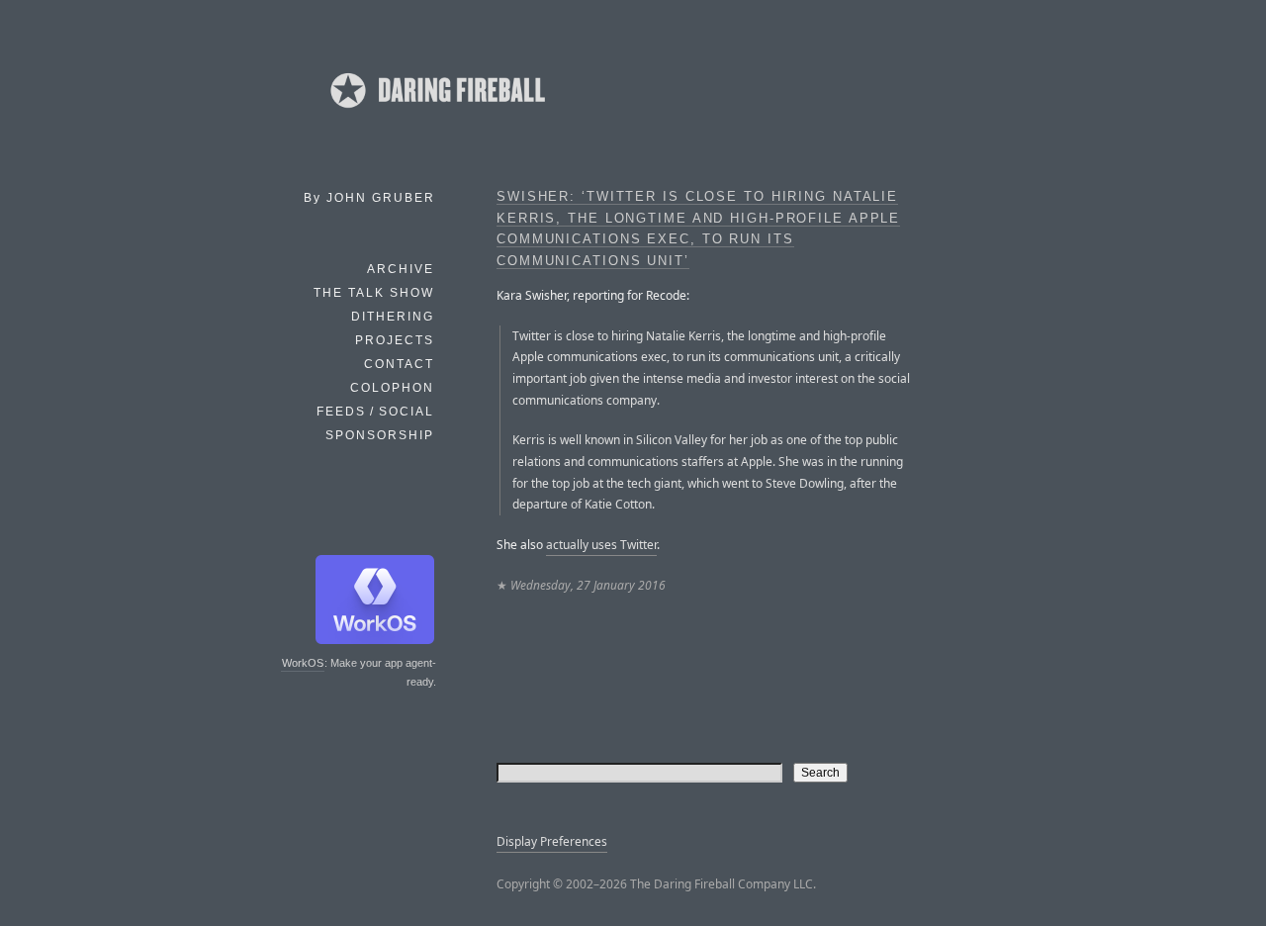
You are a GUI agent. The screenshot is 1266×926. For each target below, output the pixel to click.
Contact (399, 364)
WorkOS (302, 663)
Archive (400, 269)
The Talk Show (374, 293)
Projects (394, 340)
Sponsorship (379, 435)
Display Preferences (552, 841)
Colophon (392, 388)
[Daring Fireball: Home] (436, 114)
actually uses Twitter (601, 544)
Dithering (392, 317)
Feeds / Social (375, 411)
